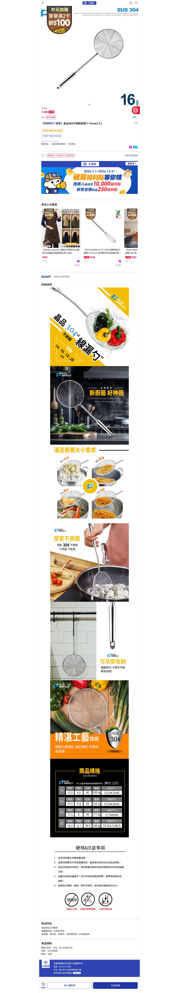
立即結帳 (115, 985)
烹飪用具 (71, 144)
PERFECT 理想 (52, 123)
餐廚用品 (45, 144)
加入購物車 (70, 985)
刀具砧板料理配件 (58, 144)
